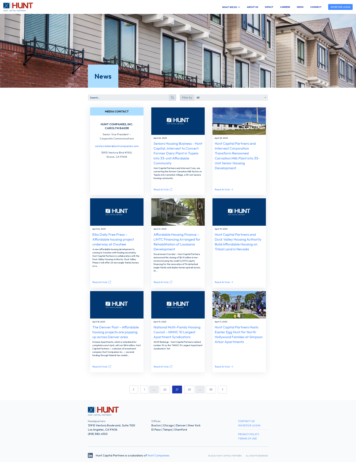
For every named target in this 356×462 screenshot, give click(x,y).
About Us (252, 7)
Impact (269, 7)
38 (210, 389)
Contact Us (246, 421)
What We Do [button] (229, 7)
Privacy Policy (248, 434)
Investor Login (340, 7)
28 (189, 389)
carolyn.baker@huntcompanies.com (117, 146)
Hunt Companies (159, 455)
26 (164, 389)
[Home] (16, 7)
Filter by (187, 97)
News (300, 7)
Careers (285, 7)
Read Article (161, 189)
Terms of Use (247, 438)
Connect (316, 7)
